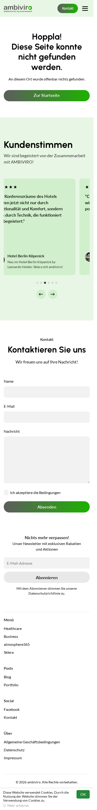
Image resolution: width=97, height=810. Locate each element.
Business (11, 636)
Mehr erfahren (18, 805)
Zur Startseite (47, 95)
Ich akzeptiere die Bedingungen (35, 492)
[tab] (37, 283)
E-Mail (9, 406)
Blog (7, 677)
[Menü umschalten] (85, 8)
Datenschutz (14, 750)
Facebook (12, 709)
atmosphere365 (17, 644)
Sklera (9, 652)
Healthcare (13, 628)
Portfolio (11, 685)
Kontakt (67, 8)
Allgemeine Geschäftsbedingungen (32, 742)
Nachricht (12, 431)
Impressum (13, 758)
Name (8, 381)
